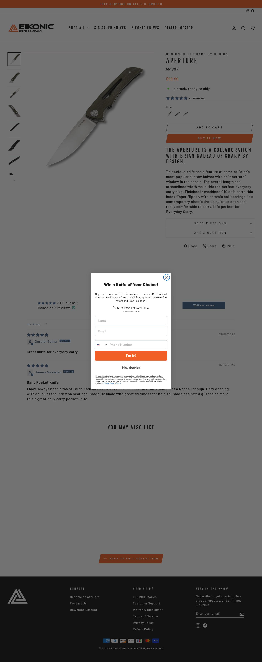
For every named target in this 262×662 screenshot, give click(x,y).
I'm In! (131, 355)
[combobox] (101, 344)
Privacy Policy (109, 383)
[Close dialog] (166, 277)
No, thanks (131, 367)
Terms (118, 383)
